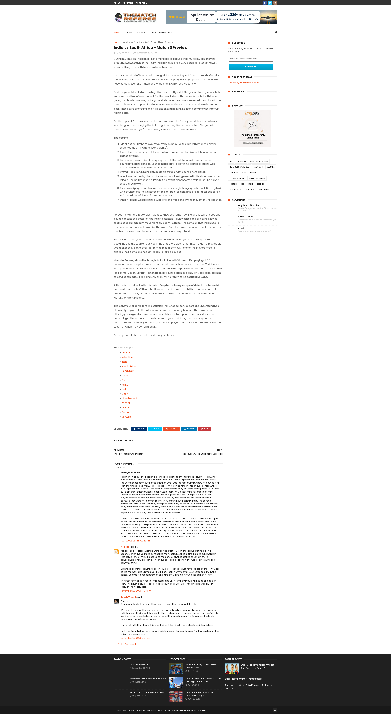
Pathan (126, 412)
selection (127, 357)
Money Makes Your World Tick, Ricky (148, 678)
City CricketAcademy (250, 205)
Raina (125, 384)
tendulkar (249, 189)
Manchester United (259, 161)
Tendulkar (128, 371)
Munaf (125, 407)
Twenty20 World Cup (240, 167)
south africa (235, 189)
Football (142, 32)
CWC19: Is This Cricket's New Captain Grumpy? (199, 694)
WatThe (271, 167)
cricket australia (237, 178)
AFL (231, 161)
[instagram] (275, 3)
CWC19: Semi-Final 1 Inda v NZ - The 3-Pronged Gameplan (203, 680)
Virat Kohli (258, 167)
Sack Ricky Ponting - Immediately (243, 678)
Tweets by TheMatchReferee (243, 82)
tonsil (241, 228)
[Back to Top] (275, 710)
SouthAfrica (129, 366)
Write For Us (142, 3)
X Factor (125, 546)
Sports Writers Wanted (163, 32)
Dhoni (125, 380)
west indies (264, 189)
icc (242, 184)
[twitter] (270, 3)
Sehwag (126, 417)
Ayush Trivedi (129, 597)
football (233, 184)
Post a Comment (127, 644)
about (117, 3)
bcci (244, 172)
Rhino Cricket (245, 217)
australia (234, 172)
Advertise (128, 3)
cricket (128, 32)
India (124, 362)
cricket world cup (257, 178)
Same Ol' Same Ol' (139, 664)
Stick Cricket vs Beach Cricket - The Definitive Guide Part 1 (258, 666)
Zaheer (126, 403)
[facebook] (265, 3)
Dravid (125, 375)
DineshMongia (130, 398)
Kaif (124, 389)
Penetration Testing (124, 710)
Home (116, 32)
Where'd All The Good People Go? (147, 692)
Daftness (241, 161)
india (250, 184)
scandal (260, 184)
